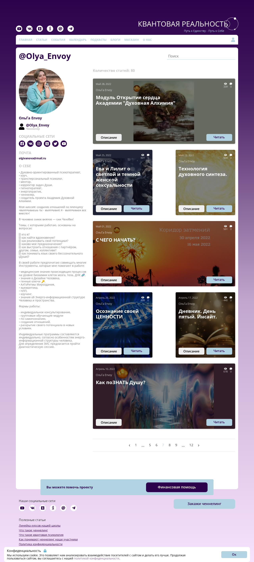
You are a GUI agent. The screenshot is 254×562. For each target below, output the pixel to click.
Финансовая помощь (177, 487)
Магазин (131, 40)
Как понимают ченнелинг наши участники (48, 539)
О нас (147, 40)
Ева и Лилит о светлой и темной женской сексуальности (118, 177)
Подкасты (98, 40)
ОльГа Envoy (104, 90)
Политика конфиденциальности (41, 544)
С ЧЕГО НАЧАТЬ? (115, 240)
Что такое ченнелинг (33, 530)
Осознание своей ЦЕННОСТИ (117, 313)
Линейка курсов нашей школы (40, 525)
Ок (234, 554)
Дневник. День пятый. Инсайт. (198, 313)
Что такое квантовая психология (41, 535)
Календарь (78, 40)
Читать (219, 137)
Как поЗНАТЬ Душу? (120, 382)
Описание (109, 137)
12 (191, 445)
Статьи (41, 40)
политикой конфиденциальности (96, 558)
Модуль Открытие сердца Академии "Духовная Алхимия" (135, 100)
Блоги (115, 40)
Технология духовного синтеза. (203, 171)
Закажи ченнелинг (204, 503)
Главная (25, 40)
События (58, 40)
